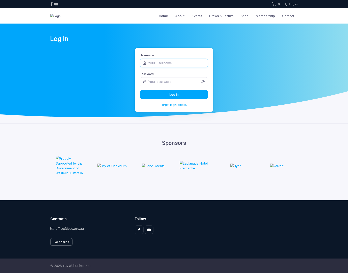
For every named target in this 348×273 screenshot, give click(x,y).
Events (197, 16)
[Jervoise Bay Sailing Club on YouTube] (56, 4)
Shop (245, 16)
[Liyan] (235, 165)
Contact (288, 16)
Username (147, 55)
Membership (265, 16)
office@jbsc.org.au (70, 229)
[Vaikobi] (277, 165)
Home (163, 16)
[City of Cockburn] (112, 165)
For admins (61, 242)
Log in (174, 95)
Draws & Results (221, 16)
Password (147, 74)
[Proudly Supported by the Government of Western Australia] (71, 165)
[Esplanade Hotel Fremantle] (194, 166)
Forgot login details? (174, 104)
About (179, 16)
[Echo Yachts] (153, 165)
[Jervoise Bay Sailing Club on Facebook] (51, 4)
